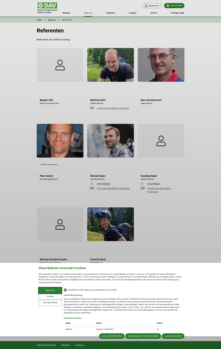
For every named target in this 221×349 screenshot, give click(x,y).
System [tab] (50, 296)
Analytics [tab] (50, 290)
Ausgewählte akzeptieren (143, 336)
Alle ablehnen (173, 336)
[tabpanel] (123, 309)
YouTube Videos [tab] (50, 302)
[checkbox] (123, 290)
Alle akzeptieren (112, 336)
